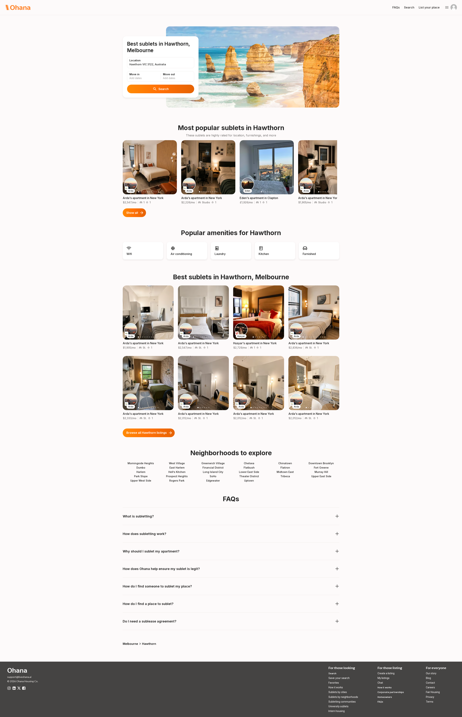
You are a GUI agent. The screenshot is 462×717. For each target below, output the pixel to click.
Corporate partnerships (391, 692)
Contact (430, 682)
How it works (335, 687)
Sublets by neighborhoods (343, 697)
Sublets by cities (337, 692)
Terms (429, 701)
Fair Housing (433, 692)
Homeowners (385, 696)
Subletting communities (342, 701)
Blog (428, 678)
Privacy (430, 697)
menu (447, 7)
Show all (132, 212)
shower (147, 202)
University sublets (338, 706)
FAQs (380, 701)
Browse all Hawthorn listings (146, 432)
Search (163, 89)
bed (141, 202)
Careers (430, 687)
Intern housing (336, 711)
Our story (431, 673)
